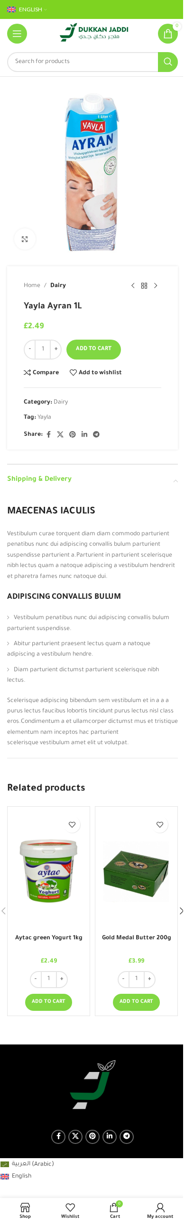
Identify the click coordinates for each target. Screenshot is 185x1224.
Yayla (44, 417)
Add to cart (93, 349)
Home (32, 286)
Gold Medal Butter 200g (136, 938)
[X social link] (60, 435)
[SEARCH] (168, 62)
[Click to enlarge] (25, 239)
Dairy (58, 286)
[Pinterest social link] (72, 435)
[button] (48, 1002)
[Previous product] (133, 286)
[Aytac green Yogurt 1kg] (48, 870)
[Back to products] (144, 286)
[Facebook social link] (48, 435)
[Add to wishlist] (72, 824)
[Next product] (155, 286)
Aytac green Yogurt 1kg (49, 938)
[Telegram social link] (96, 435)
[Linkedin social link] (84, 435)
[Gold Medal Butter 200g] (136, 870)
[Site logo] (94, 34)
